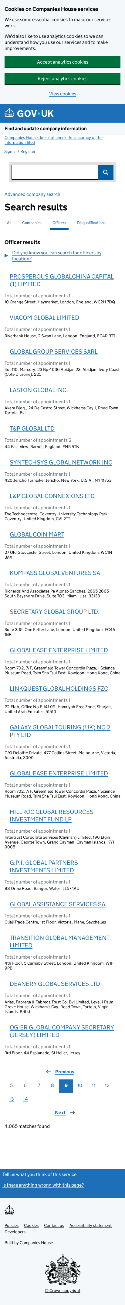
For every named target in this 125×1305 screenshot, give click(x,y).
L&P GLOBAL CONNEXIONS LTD (52, 496)
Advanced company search (32, 194)
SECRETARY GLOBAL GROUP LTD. (55, 611)
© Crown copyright (62, 1290)
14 (25, 1099)
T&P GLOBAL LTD (32, 428)
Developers (15, 1231)
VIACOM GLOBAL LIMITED (44, 317)
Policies (12, 1225)
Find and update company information (46, 128)
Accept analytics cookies (62, 62)
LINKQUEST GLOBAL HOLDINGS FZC (59, 688)
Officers (59, 222)
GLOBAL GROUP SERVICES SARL (54, 351)
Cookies (31, 1225)
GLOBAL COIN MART (37, 534)
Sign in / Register (19, 151)
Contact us (54, 1225)
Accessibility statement (90, 1225)
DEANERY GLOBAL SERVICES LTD (55, 983)
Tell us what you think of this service (39, 1174)
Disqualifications (91, 222)
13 (11, 1099)
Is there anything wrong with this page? (43, 1185)
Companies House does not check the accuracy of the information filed (54, 140)
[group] (62, 256)
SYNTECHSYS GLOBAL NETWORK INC (61, 462)
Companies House (36, 1242)
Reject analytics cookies (62, 78)
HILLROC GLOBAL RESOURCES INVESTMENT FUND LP (51, 815)
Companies (32, 222)
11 (94, 1085)
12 (107, 1085)
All (9, 222)
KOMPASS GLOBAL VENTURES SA (55, 573)
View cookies (62, 94)
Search (105, 172)
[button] (62, 256)
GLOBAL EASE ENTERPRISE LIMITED (59, 650)
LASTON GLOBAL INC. (39, 390)
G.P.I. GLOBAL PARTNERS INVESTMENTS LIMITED (44, 866)
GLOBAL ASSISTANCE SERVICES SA (57, 904)
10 (79, 1085)
